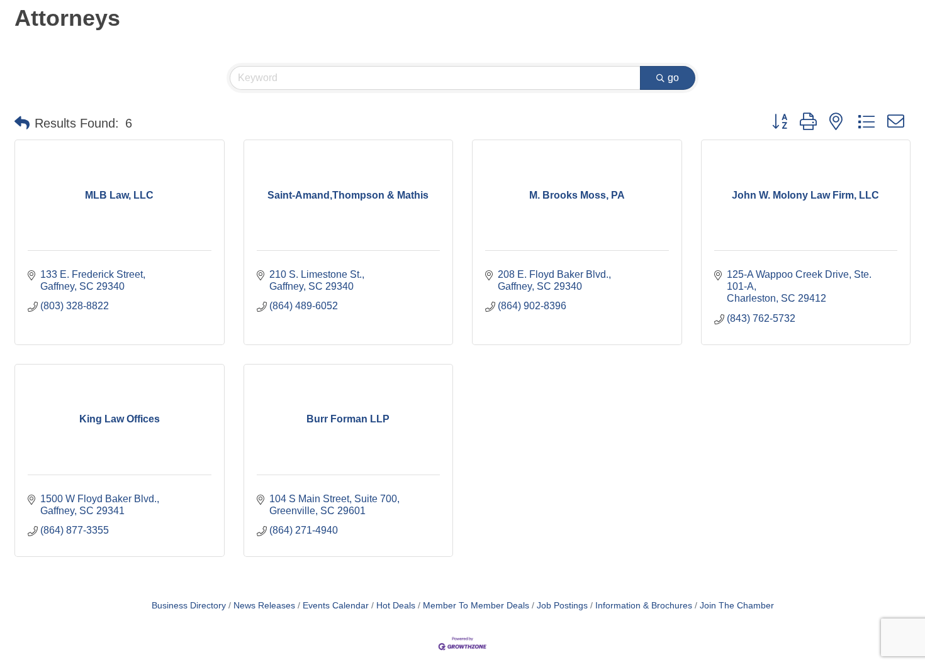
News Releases (264, 605)
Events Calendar (336, 605)
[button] (22, 123)
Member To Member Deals (476, 605)
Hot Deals (395, 605)
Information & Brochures (643, 605)
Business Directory (189, 605)
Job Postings (562, 605)
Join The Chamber (737, 605)
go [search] (673, 77)
